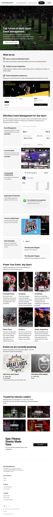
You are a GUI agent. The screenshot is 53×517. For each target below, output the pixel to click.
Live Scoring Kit (32, 3)
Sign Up (41, 2)
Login (49, 2)
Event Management (21, 3)
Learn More (7, 134)
